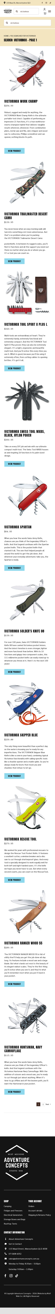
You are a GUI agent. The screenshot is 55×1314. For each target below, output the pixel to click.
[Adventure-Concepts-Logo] (8, 9)
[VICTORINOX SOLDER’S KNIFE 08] (27, 599)
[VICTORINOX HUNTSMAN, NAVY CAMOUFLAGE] (27, 1016)
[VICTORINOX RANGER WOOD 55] (27, 911)
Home (6, 36)
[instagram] (46, 3)
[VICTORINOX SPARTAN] (27, 495)
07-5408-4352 (15, 1253)
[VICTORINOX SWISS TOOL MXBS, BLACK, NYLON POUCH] (27, 400)
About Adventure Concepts (21, 1239)
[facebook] (42, 3)
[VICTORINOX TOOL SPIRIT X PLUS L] (27, 293)
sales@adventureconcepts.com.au (24, 1258)
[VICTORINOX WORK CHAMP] (27, 70)
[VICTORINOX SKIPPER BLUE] (27, 703)
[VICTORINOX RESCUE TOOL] (27, 807)
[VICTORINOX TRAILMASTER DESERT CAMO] (27, 182)
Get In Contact (15, 1243)
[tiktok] (50, 3)
